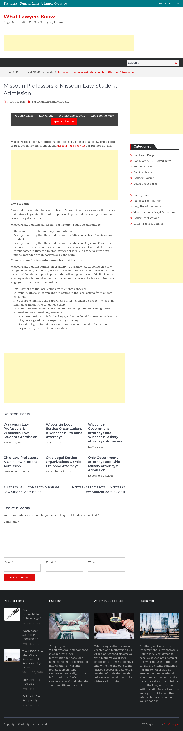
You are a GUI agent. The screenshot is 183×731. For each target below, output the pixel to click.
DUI (136, 189)
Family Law (141, 195)
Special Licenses (64, 121)
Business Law (142, 166)
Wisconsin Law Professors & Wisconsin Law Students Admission (20, 431)
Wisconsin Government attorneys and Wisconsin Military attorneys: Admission (105, 433)
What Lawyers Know (29, 17)
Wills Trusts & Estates (148, 223)
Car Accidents (142, 172)
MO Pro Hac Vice (102, 115)
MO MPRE (46, 115)
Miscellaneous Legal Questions (154, 212)
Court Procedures (145, 183)
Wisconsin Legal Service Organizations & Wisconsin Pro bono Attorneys (64, 431)
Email (51, 562)
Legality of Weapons (147, 206)
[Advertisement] (69, 43)
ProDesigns (171, 724)
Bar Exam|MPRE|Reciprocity (50, 101)
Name (9, 562)
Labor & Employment (148, 200)
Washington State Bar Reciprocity (30, 634)
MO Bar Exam (24, 115)
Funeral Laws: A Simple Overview (44, 3)
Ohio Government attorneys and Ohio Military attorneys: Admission (104, 464)
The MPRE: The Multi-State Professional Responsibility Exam (32, 659)
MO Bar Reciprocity (72, 115)
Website (93, 562)
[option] (64, 4)
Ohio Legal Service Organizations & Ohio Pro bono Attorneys (63, 462)
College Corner (143, 178)
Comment (11, 521)
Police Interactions (146, 218)
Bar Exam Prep (143, 155)
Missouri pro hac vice (71, 145)
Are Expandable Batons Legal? (32, 614)
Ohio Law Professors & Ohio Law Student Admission (21, 462)
